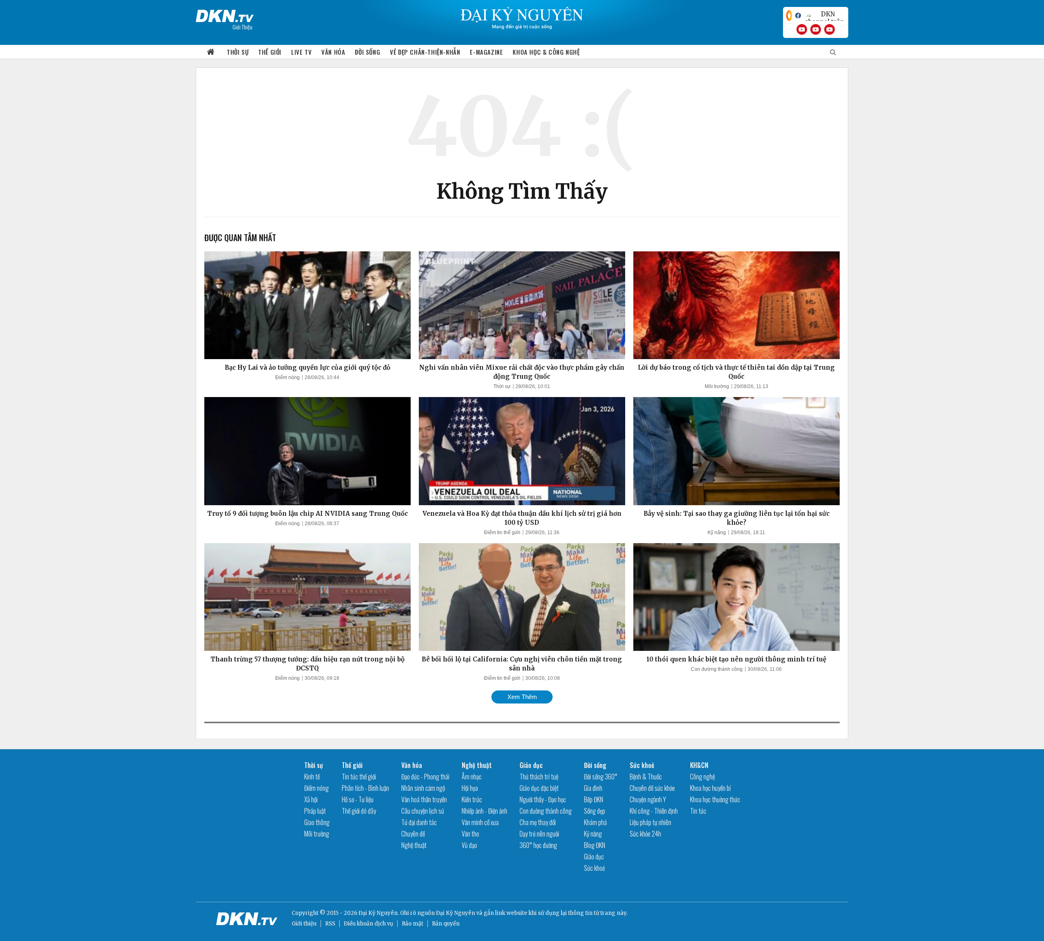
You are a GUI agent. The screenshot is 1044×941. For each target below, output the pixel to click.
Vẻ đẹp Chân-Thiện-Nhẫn (425, 51)
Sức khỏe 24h (645, 834)
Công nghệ (702, 776)
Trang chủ (211, 52)
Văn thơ (470, 834)
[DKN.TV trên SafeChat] (789, 15)
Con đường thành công (717, 669)
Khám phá (595, 822)
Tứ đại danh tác (419, 822)
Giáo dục (531, 765)
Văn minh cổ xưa (480, 822)
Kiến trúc (472, 799)
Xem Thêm (522, 696)
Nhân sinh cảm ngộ (423, 788)
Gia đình (593, 788)
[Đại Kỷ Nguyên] (225, 14)
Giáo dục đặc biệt (539, 788)
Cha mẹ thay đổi (538, 822)
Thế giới (269, 51)
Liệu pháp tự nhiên (650, 822)
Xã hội (311, 799)
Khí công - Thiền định (654, 811)
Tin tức (698, 811)
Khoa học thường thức (715, 799)
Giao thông (317, 822)
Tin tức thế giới (359, 776)
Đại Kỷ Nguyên (455, 913)
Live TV (301, 51)
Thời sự (237, 51)
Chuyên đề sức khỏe (652, 788)
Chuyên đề (413, 834)
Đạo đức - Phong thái (425, 776)
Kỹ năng (717, 532)
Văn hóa (333, 51)
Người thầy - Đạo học (543, 799)
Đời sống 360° (600, 776)
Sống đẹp (594, 811)
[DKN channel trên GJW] (824, 15)
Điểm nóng (287, 377)
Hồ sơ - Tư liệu (358, 799)
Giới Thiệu (242, 26)
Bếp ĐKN (593, 799)
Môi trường (717, 386)
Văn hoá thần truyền (424, 799)
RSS (330, 923)
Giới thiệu (304, 923)
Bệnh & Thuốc (646, 776)
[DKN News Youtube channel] (801, 29)
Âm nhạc (472, 776)
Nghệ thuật (414, 845)
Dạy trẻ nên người (539, 834)
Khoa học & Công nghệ (546, 51)
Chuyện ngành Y (648, 799)
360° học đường (538, 845)
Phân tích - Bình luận (365, 788)
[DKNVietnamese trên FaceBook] (798, 15)
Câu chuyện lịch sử (422, 811)
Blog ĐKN (594, 845)
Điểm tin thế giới (502, 532)
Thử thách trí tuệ (539, 776)
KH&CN (699, 765)
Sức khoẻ (594, 868)
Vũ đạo (469, 845)
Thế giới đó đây (359, 811)
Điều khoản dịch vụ (368, 923)
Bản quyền (446, 923)
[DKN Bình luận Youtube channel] (815, 29)
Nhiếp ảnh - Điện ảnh (484, 811)
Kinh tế (312, 776)
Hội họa (470, 788)
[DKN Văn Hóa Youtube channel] (829, 29)
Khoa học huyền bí (710, 788)
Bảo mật (412, 923)
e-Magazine (486, 51)
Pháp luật (315, 811)
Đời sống (367, 51)
